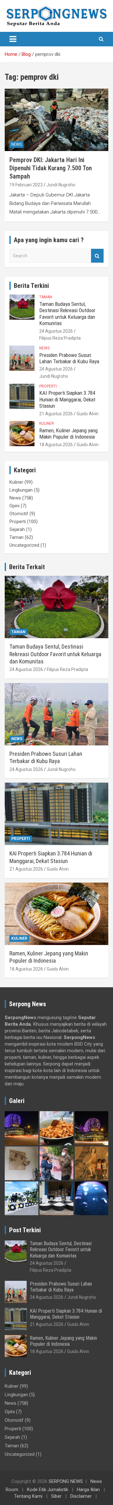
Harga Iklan (88, 1489)
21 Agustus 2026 (56, 413)
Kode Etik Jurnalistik (47, 1489)
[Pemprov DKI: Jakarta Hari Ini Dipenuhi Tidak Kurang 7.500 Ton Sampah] (56, 120)
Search (97, 256)
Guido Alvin (88, 413)
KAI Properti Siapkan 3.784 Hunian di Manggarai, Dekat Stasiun (67, 399)
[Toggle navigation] (13, 39)
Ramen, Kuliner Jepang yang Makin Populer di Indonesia (68, 433)
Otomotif (18, 513)
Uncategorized (24, 545)
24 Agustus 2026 (56, 331)
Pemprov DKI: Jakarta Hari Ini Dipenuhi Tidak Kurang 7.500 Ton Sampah (50, 168)
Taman (45, 297)
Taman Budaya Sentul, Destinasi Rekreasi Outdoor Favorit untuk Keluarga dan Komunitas (67, 313)
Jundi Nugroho (60, 184)
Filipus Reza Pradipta (60, 338)
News (16, 144)
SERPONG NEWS (66, 1481)
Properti (48, 386)
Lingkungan (21, 490)
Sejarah (17, 529)
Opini (14, 506)
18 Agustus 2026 (56, 444)
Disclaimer (81, 1496)
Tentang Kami (28, 1496)
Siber (56, 1496)
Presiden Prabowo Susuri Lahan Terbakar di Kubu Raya (69, 358)
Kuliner (46, 423)
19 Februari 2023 (26, 184)
